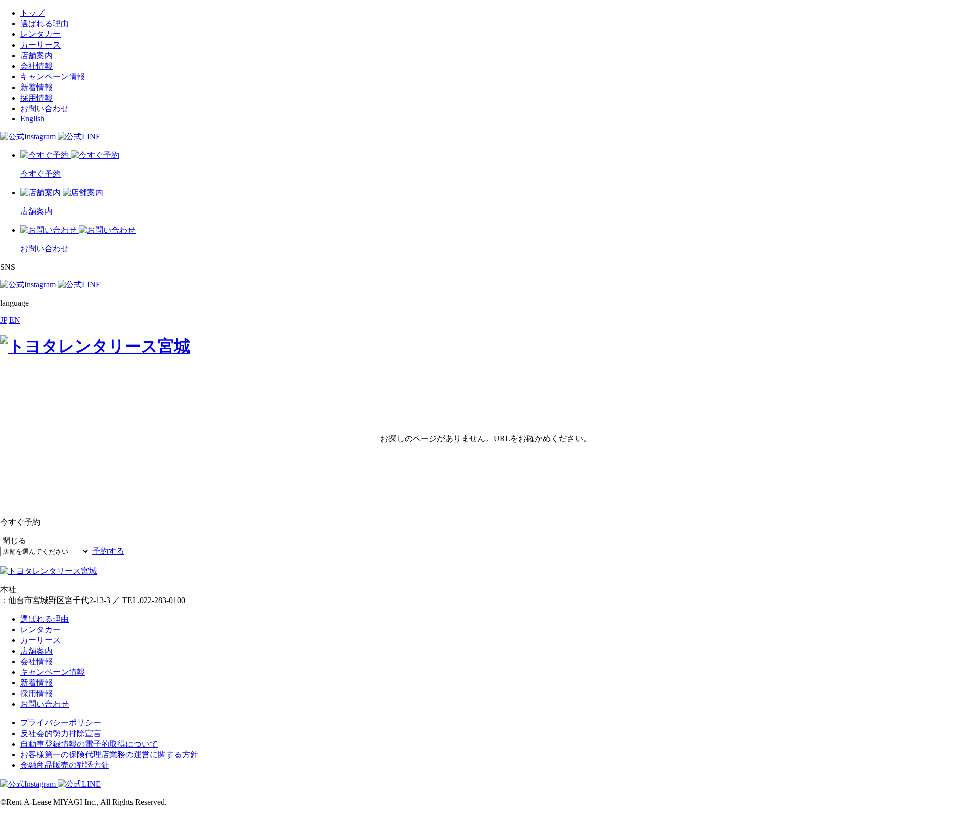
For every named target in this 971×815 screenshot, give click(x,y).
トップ (32, 13)
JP (3, 320)
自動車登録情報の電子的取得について (89, 744)
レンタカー (40, 34)
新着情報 (36, 87)
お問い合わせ (44, 108)
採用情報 (36, 98)
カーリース (40, 44)
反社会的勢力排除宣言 (60, 733)
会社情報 (36, 66)
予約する (108, 551)
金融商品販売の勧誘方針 (64, 765)
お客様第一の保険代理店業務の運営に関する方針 (109, 754)
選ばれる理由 (44, 23)
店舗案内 (36, 55)
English (32, 118)
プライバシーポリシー (60, 722)
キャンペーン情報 (52, 76)
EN (14, 320)
